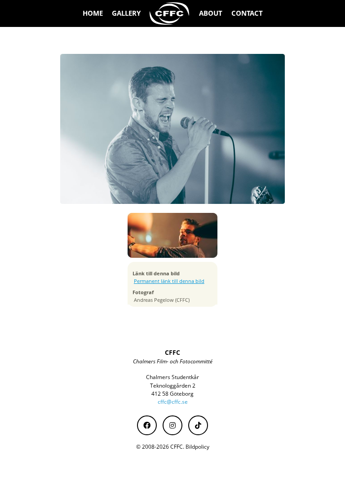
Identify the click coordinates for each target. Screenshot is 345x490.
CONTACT (247, 13)
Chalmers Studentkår (172, 377)
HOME (93, 13)
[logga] (170, 13)
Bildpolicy (197, 446)
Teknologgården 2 (172, 385)
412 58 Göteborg (172, 393)
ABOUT (210, 13)
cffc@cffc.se (173, 402)
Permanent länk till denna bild (169, 281)
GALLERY (126, 13)
